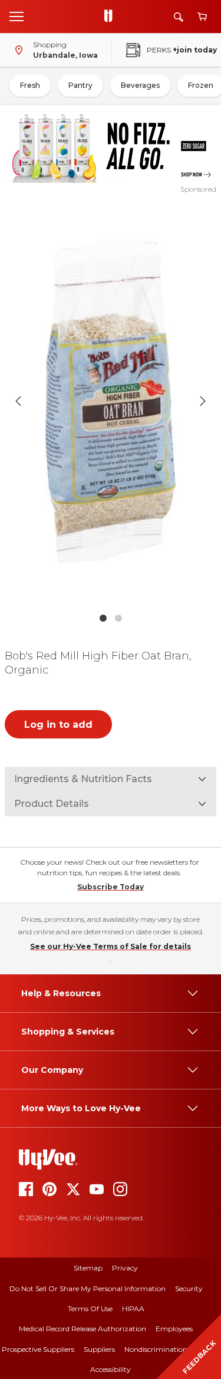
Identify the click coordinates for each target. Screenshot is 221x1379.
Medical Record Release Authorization (82, 1328)
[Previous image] (18, 401)
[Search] (178, 16)
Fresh (30, 85)
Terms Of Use (90, 1308)
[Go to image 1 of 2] (103, 618)
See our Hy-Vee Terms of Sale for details (110, 946)
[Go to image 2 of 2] (118, 618)
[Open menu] (16, 16)
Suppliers (99, 1349)
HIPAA (133, 1308)
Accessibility (110, 1369)
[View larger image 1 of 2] (110, 401)
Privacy (125, 1267)
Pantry (80, 85)
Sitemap (88, 1267)
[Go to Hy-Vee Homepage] (111, 16)
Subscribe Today (110, 886)
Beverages (140, 85)
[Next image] (203, 401)
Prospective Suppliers (38, 1349)
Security (189, 1288)
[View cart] (202, 17)
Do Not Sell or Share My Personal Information (87, 1288)
